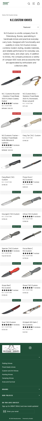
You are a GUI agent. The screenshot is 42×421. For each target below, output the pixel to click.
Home (3, 15)
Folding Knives (7, 363)
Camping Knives (8, 378)
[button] (7, 103)
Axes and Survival (8, 382)
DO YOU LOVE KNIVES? (10, 402)
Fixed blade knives (8, 367)
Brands (5, 389)
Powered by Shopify (28, 418)
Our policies (7, 395)
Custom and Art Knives (10, 371)
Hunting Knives (7, 374)
